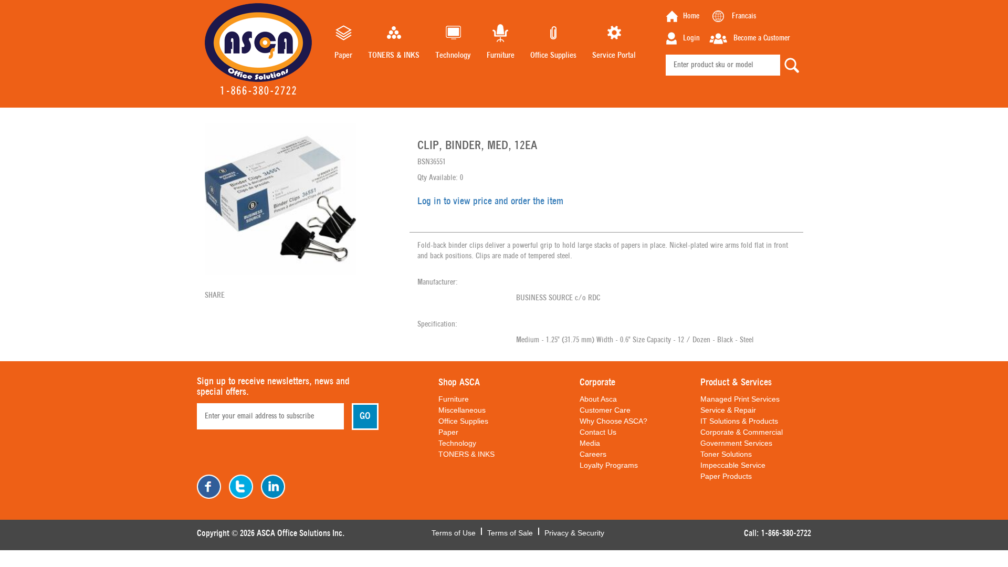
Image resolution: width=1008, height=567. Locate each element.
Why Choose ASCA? (613, 421)
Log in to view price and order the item (490, 201)
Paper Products (726, 476)
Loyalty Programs (609, 465)
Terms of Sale (510, 532)
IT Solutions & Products (739, 421)
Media (590, 443)
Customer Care (605, 410)
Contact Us (598, 432)
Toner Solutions (726, 454)
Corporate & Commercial (741, 432)
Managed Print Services (740, 399)
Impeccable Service (732, 465)
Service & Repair (728, 410)
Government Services (736, 443)
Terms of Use (454, 532)
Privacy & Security (574, 532)
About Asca (598, 399)
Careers (593, 454)
